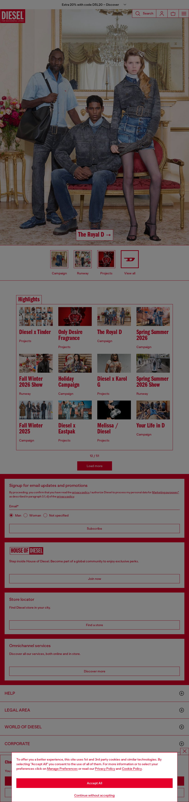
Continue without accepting (94, 795)
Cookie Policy (132, 768)
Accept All (94, 783)
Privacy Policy (105, 768)
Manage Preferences (62, 768)
